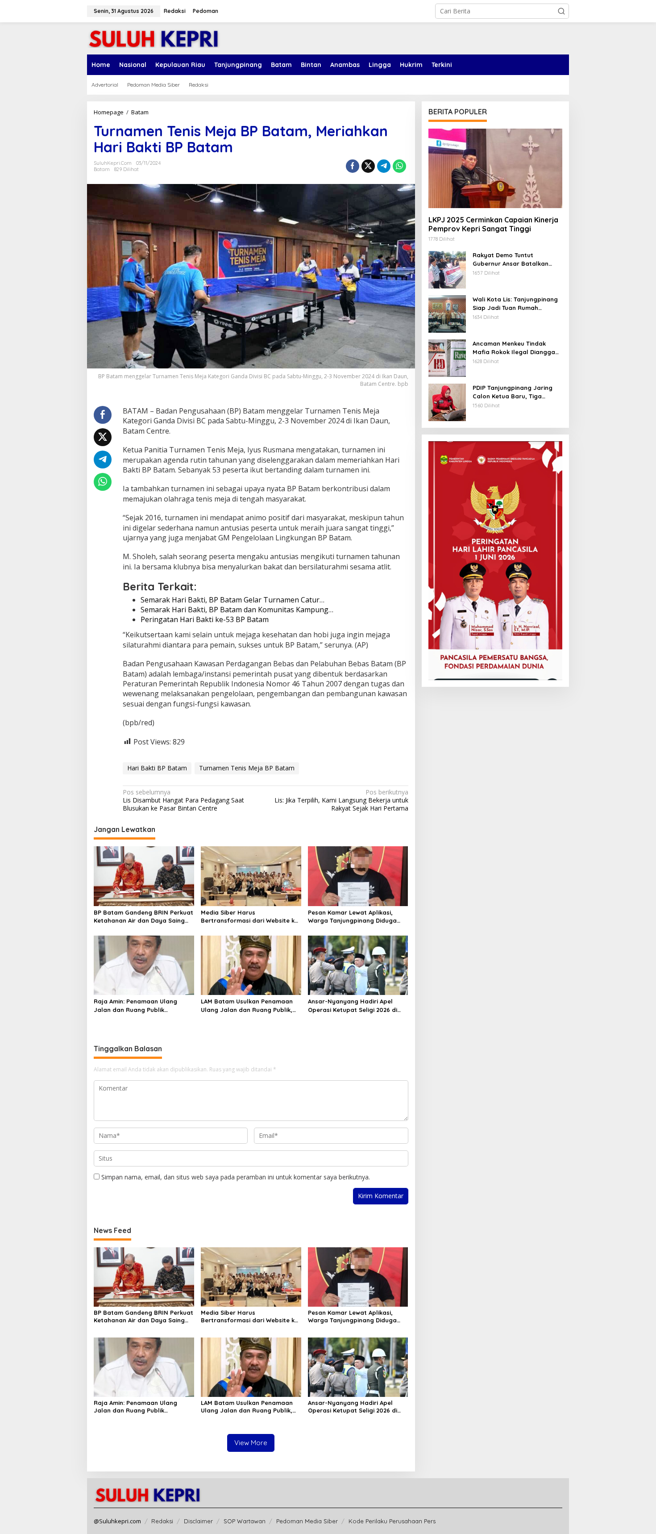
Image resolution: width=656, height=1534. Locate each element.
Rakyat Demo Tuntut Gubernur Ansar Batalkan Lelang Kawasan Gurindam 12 (516, 259)
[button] (561, 11)
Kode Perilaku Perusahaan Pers (392, 1521)
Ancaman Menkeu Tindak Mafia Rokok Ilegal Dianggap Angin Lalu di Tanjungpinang (516, 347)
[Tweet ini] (368, 166)
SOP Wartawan (245, 1521)
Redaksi (162, 1521)
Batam (102, 169)
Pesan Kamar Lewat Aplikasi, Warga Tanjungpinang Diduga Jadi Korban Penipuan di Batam (355, 916)
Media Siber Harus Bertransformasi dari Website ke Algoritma (249, 916)
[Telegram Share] (383, 166)
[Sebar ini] (352, 166)
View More (250, 1442)
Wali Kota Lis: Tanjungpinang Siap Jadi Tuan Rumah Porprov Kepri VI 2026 (515, 303)
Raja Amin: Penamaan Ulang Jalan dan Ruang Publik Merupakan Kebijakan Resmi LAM (142, 1005)
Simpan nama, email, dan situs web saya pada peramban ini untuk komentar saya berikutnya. (235, 1177)
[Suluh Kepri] (154, 37)
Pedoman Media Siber (307, 1521)
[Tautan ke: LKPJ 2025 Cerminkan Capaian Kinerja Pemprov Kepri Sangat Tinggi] (495, 168)
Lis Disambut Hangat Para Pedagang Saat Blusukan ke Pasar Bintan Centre (183, 800)
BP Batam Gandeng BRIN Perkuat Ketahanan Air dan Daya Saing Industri (143, 916)
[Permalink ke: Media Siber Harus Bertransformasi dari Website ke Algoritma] (251, 875)
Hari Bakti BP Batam (157, 768)
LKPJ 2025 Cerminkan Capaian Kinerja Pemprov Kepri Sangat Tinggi (493, 224)
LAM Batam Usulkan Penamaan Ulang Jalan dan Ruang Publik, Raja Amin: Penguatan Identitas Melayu (248, 1005)
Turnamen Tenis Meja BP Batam (247, 768)
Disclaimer (198, 1521)
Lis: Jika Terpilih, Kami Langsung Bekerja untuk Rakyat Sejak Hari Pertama (341, 800)
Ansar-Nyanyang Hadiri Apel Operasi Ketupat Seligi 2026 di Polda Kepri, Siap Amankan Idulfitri (352, 1005)
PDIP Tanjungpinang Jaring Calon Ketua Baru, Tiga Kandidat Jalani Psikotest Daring (512, 392)
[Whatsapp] (399, 166)
